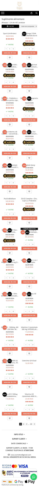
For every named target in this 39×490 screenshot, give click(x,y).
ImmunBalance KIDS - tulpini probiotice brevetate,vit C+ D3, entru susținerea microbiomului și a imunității (10, 66)
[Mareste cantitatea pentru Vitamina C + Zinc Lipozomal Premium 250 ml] (32, 149)
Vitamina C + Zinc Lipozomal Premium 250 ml (29, 133)
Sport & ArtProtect (9, 33)
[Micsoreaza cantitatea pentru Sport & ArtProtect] (6, 49)
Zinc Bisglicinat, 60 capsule (29, 295)
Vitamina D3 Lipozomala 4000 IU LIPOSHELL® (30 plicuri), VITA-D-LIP (29, 395)
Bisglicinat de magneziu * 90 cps (29, 99)
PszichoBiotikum (10, 199)
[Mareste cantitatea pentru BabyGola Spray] (32, 183)
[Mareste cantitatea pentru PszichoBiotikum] (13, 214)
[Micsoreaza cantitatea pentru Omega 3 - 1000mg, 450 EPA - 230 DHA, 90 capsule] (6, 345)
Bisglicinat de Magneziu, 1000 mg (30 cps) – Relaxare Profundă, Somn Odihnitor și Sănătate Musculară (9, 261)
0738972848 (29, 450)
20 (31, 424)
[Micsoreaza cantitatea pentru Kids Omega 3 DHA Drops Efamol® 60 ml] (25, 49)
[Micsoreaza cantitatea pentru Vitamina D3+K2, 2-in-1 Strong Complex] (25, 278)
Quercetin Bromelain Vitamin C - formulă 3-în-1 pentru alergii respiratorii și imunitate (9, 166)
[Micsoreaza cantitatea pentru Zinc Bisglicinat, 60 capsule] (25, 311)
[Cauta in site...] (36, 13)
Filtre (11, 26)
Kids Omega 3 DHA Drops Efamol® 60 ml (29, 34)
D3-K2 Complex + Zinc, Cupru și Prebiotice (29, 200)
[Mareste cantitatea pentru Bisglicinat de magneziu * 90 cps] (32, 116)
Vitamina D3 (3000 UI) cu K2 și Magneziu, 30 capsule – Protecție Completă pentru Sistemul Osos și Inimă (10, 362)
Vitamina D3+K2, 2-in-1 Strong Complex (29, 261)
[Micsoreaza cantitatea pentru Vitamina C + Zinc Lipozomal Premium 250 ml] (25, 149)
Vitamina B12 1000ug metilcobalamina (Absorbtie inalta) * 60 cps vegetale (10, 395)
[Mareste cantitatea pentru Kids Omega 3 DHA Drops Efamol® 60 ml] (32, 49)
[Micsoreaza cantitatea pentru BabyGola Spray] (25, 183)
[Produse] (3, 13)
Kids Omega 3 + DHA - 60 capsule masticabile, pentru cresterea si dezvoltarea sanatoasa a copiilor (9, 295)
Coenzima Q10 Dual (29, 361)
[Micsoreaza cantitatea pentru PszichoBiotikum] (6, 214)
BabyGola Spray (29, 165)
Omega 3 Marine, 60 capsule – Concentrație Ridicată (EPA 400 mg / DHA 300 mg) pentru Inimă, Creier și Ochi (10, 133)
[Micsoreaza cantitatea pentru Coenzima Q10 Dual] (25, 378)
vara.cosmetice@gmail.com (20, 455)
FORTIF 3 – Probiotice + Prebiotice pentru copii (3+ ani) (10, 99)
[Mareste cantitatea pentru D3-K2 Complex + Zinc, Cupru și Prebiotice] (32, 214)
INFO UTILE (18, 434)
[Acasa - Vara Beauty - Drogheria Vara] (19, 5)
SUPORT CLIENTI (18, 439)
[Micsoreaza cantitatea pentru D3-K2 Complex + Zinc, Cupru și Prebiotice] (25, 214)
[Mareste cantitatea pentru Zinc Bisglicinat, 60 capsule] (32, 311)
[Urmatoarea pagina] (34, 424)
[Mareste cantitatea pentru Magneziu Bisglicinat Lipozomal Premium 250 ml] (32, 82)
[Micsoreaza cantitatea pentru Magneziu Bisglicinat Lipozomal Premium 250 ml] (25, 82)
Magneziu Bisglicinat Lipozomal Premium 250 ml (29, 66)
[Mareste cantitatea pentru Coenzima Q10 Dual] (32, 378)
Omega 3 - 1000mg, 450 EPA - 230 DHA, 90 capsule (9, 328)
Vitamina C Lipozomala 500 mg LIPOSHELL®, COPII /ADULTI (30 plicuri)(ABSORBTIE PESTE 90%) (29, 328)
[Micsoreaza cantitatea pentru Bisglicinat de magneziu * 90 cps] (25, 116)
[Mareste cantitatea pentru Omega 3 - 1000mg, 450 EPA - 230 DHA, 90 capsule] (13, 345)
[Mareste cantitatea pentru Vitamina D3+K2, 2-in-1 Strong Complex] (32, 278)
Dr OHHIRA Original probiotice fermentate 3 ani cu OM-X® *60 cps (29, 231)
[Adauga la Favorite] (9, 57)
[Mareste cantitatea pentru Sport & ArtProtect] (13, 49)
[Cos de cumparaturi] (31, 13)
